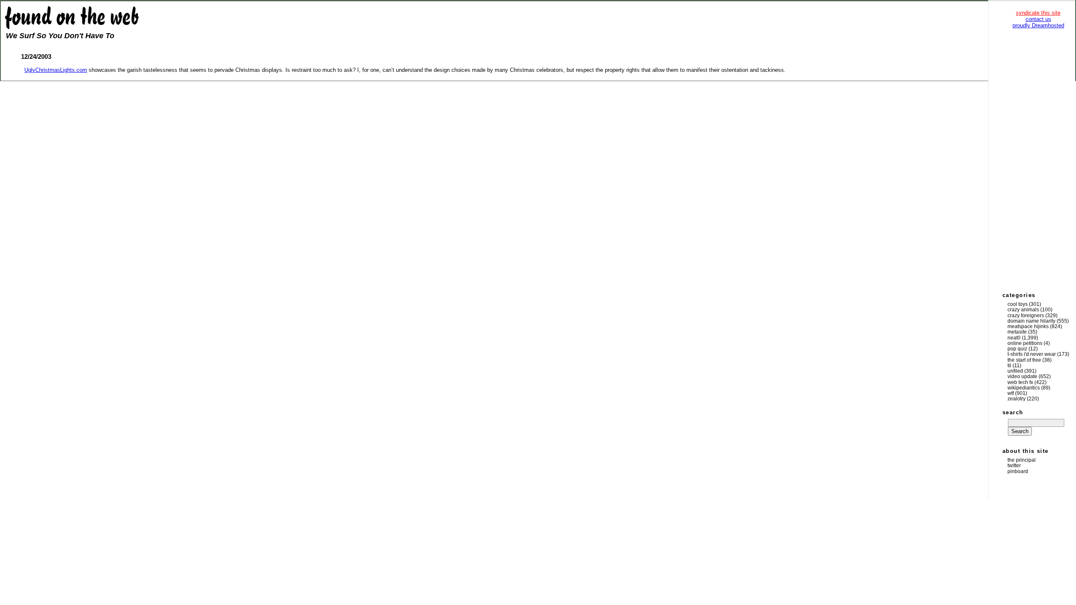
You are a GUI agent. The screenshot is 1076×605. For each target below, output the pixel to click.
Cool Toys (1017, 304)
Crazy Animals (1023, 309)
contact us (1038, 19)
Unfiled (1015, 371)
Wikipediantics (1023, 387)
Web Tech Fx (1020, 382)
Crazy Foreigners (1025, 315)
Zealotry (1016, 398)
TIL (1009, 365)
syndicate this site (1038, 13)
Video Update (1022, 376)
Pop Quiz (1017, 348)
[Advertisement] (1038, 160)
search (1012, 412)
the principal (1021, 460)
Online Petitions (1024, 343)
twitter (1014, 465)
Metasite (1017, 331)
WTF (1010, 393)
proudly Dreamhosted (1038, 25)
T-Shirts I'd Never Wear (1031, 354)
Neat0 (1014, 337)
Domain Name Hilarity (1031, 321)
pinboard (1017, 471)
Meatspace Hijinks (1028, 326)
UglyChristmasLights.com (55, 70)
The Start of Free (1024, 360)
